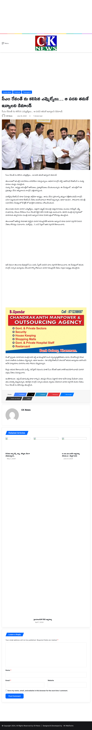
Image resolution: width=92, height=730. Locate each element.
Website (51, 680)
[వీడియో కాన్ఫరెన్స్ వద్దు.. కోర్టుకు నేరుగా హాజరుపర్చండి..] (18, 444)
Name (8, 670)
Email (8, 680)
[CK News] (46, 43)
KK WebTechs (68, 726)
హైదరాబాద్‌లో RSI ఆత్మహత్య (43, 619)
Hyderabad (7, 92)
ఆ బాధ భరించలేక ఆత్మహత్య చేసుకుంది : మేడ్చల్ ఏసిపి (71, 454)
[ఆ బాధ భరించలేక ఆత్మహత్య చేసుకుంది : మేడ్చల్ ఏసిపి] (74, 444)
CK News (9, 116)
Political (17, 92)
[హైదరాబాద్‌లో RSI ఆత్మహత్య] (46, 527)
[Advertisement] (46, 17)
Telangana (27, 92)
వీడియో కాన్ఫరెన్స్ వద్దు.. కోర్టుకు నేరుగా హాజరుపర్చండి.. (18, 454)
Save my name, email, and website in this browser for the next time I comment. (38, 691)
